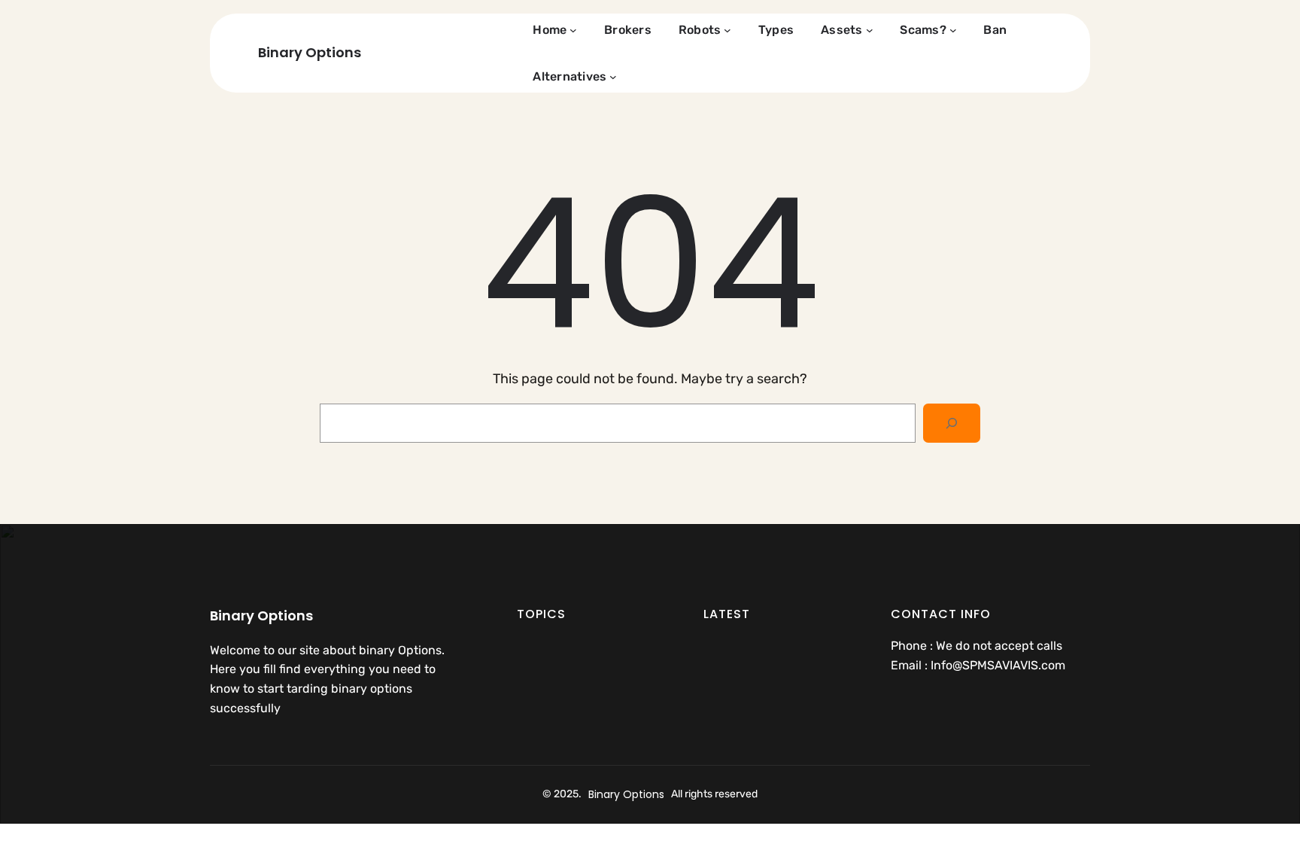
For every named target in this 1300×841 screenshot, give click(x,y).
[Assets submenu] (869, 30)
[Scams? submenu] (953, 30)
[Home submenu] (573, 30)
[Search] (951, 423)
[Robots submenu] (727, 30)
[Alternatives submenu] (613, 77)
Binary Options (309, 52)
